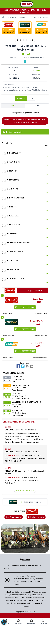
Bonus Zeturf (7, 314)
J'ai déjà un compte (36, 517)
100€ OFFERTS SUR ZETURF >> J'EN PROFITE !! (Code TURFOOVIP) (25, 11)
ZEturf (37, 106)
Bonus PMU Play (8, 335)
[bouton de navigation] (3, 4)
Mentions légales (18, 565)
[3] (11, 344)
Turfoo (12, 106)
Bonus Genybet (8, 357)
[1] (11, 300)
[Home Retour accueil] (26, 4)
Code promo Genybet (40, 357)
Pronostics (21, 98)
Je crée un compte (13, 517)
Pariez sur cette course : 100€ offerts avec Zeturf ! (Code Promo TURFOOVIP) (25, 120)
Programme (11, 17)
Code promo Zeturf (41, 314)
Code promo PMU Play (40, 335)
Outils (31, 98)
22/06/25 (22, 17)
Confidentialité (32, 565)
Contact (7, 565)
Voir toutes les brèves (25, 490)
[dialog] (4, 622)
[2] (11, 322)
